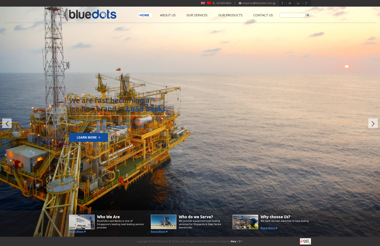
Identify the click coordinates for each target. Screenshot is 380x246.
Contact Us (263, 15)
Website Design (217, 241)
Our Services (197, 15)
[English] (203, 3)
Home (144, 15)
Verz (233, 241)
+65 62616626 (223, 3)
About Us (168, 15)
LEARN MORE (87, 137)
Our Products (230, 15)
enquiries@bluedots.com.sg (258, 3)
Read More (76, 231)
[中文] (209, 3)
